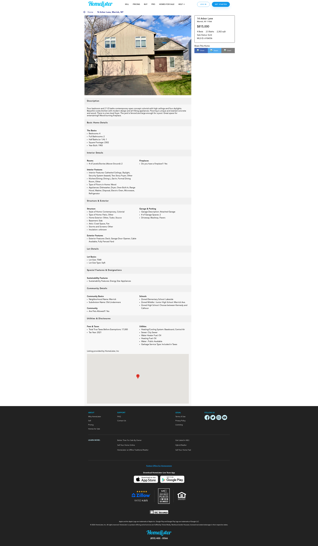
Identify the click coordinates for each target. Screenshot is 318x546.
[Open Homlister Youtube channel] (224, 418)
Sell (127, 4)
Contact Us (121, 421)
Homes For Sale (166, 4)
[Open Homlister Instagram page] (218, 418)
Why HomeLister (94, 417)
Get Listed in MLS (182, 440)
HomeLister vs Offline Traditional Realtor (132, 450)
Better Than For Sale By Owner (129, 440)
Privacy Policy (180, 421)
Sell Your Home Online (126, 445)
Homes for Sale (94, 429)
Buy (145, 4)
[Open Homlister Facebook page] (207, 418)
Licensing (179, 425)
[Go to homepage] (100, 4)
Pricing (136, 4)
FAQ (119, 417)
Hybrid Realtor (181, 445)
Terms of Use (180, 417)
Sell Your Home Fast (183, 450)
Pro (153, 4)
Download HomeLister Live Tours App (159, 473)
